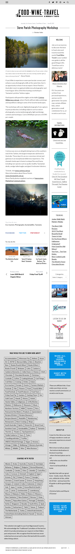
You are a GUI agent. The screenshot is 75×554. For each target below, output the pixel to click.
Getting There (32, 395)
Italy (6, 487)
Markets (8, 405)
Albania (7, 464)
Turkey (22, 511)
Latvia (13, 490)
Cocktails (8, 378)
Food (29, 388)
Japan (13, 487)
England (31, 474)
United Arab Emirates (34, 511)
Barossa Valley (22, 362)
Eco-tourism (9, 225)
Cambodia (8, 470)
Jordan (19, 487)
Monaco (38, 494)
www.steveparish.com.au (14, 176)
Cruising (18, 382)
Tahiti (26, 507)
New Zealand (23, 497)
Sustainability (29, 225)
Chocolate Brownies (22, 375)
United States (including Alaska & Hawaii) (19, 514)
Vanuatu (39, 514)
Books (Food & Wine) (18, 365)
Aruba (15, 464)
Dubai (32, 382)
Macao (7, 494)
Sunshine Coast (10, 428)
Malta (23, 494)
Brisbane (21, 368)
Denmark (22, 474)
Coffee (16, 378)
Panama (8, 500)
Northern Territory (12, 408)
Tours (21, 435)
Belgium (17, 467)
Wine (22, 448)
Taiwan (32, 507)
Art (6, 362)
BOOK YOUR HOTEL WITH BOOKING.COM (60, 508)
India (23, 484)
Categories (59, 274)
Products (26, 412)
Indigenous (21, 402)
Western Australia (35, 445)
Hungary (8, 484)
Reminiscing (32, 418)
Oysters (30, 408)
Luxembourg (34, 490)
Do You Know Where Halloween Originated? (59, 241)
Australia (23, 23)
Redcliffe (22, 418)
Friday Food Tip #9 (36, 273)
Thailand (41, 507)
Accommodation (11, 358)
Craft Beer (9, 382)
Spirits (20, 425)
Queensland (36, 412)
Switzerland (17, 507)
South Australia (10, 425)
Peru (37, 408)
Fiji (14, 477)
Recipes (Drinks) (11, 415)
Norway (33, 497)
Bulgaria (25, 467)
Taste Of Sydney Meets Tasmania (26, 260)
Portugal (32, 500)
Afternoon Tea (24, 358)
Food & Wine (37, 388)
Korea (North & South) (32, 487)
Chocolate (9, 375)
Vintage (8, 445)
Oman (40, 497)
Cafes (28, 368)
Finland (19, 477)
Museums (27, 405)
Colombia (32, 470)
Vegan (28, 442)
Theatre (17, 432)
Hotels (32, 398)
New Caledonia (10, 497)
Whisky (7, 448)
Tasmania (38, 225)
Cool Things (39, 378)
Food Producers (23, 392)
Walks (15, 445)
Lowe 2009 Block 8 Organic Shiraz (17, 274)
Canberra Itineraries (12, 372)
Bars (31, 362)
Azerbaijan (39, 464)
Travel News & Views (41, 23)
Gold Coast (9, 398)
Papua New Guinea (20, 500)
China (24, 470)
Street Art (28, 425)
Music (35, 405)
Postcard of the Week (13, 412)
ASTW (12, 362)
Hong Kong (38, 480)
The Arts (8, 432)
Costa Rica (41, 470)
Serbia (7, 504)
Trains (28, 435)
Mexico (30, 494)
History (25, 398)
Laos (7, 490)
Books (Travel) (10, 368)
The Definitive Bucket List (11, 260)
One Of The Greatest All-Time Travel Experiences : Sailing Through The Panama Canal (59, 182)
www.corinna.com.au (22, 171)
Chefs (43, 372)
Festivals (8, 388)
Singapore (15, 504)
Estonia (8, 477)
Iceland (16, 484)
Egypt (39, 474)
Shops (31, 422)
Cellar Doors (26, 372)
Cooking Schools (27, 378)
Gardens (21, 395)
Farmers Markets (37, 385)
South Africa (33, 504)
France (27, 477)
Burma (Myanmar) (36, 467)
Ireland (39, 484)
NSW (23, 408)
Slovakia (24, 504)
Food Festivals (10, 392)
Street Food (39, 425)
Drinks (25, 382)
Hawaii (17, 398)
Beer (7, 365)
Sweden (8, 507)
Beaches (38, 362)
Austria (30, 464)
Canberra (36, 368)
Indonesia (30, 484)
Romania (41, 500)
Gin (41, 395)
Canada (17, 470)
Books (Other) (33, 365)
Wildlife (15, 448)
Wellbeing (23, 445)
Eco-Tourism (29, 23)
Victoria (35, 442)
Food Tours (35, 392)
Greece (29, 480)
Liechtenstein (22, 490)
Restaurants (9, 422)
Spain (42, 504)
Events (34, 23)
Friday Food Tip (10, 395)
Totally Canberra (11, 435)
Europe (18, 385)
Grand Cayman (19, 480)
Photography (19, 225)
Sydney (32, 428)
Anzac (42, 358)
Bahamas (8, 467)
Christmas (35, 375)
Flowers (22, 388)
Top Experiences (28, 432)
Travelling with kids (12, 438)
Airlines (34, 358)
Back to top (64, 548)
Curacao (14, 474)
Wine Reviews (32, 448)
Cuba (7, 474)
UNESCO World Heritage (14, 442)
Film (15, 388)
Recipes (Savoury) (25, 415)
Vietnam (8, 517)
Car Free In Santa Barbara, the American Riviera (41, 261)
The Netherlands (11, 511)
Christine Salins (38, 32)
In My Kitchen (33, 402)
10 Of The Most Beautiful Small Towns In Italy (57, 233)
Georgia (35, 477)
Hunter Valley (10, 402)
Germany (8, 480)
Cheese (36, 372)
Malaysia (15, 494)
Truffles (24, 438)
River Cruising (21, 422)
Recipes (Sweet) (11, 418)
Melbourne (17, 405)
